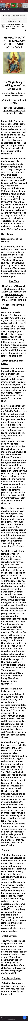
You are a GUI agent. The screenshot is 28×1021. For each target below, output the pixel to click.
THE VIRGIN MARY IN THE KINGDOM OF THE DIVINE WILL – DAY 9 (14, 20)
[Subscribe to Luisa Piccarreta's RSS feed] (2, 1)
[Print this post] (25, 30)
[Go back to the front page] (14, 5)
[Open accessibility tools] (25, 1017)
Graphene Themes (11, 1019)
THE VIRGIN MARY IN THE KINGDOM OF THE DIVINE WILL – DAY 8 (14, 42)
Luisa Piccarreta (5, 9)
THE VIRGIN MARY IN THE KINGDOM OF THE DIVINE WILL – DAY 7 (15, 16)
